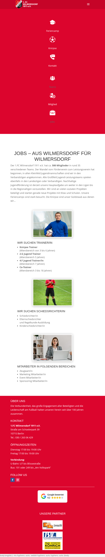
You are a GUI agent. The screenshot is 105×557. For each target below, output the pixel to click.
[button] (52, 496)
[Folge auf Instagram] (18, 480)
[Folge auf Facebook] (12, 480)
